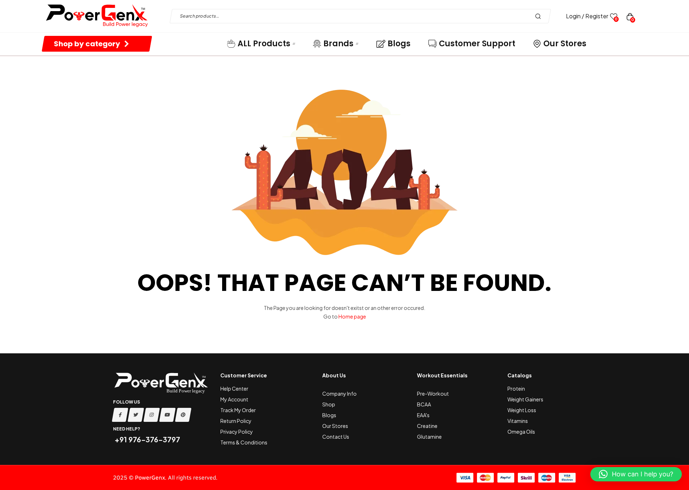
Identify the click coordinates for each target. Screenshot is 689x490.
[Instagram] (152, 415)
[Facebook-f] (120, 415)
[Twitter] (136, 415)
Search (540, 16)
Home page (352, 316)
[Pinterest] (183, 415)
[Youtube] (167, 415)
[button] (636, 474)
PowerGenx (150, 477)
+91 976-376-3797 (146, 439)
